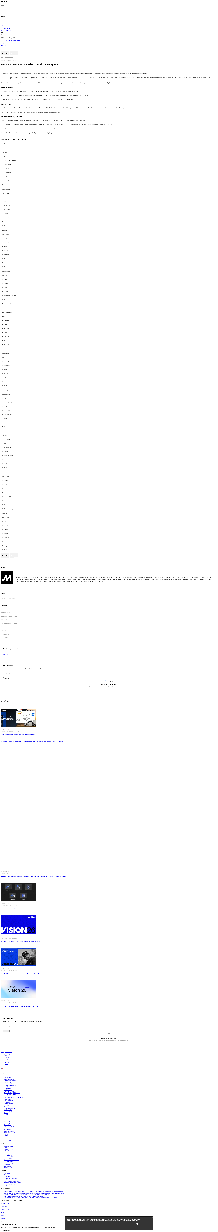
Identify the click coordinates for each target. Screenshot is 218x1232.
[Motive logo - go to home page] (4, 2)
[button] (8, 30)
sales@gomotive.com (6, 1052)
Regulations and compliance (9, 616)
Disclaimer (3, 1215)
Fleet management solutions (9, 623)
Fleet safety (4, 630)
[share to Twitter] (3, 53)
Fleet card (3, 627)
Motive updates (9, 57)
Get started (7, 28)
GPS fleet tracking (6, 619)
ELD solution (4, 637)
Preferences (148, 1224)
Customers (3, 25)
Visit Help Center (15, 40)
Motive (3, 60)
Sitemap (3, 1218)
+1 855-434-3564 (5, 1049)
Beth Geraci (4, 938)
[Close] (1, 1221)
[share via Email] (16, 53)
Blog (2, 57)
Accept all (128, 1224)
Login (2, 28)
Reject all (138, 1224)
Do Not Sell (4, 1212)
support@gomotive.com (7, 1055)
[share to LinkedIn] (7, 53)
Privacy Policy (5, 1206)
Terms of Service (5, 1203)
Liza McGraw (4, 731)
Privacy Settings (5, 1209)
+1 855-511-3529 (5, 40)
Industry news (5, 609)
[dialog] (109, 1223)
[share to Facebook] (12, 53)
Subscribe (6, 678)
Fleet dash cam (5, 634)
